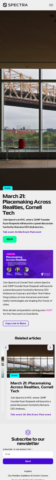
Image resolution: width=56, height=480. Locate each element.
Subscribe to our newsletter (17, 449)
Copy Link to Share (15, 323)
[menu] (51, 5)
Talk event (8, 232)
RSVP (49, 310)
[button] (6, 347)
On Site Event (22, 232)
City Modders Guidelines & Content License (28, 475)
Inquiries (28, 471)
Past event (35, 232)
